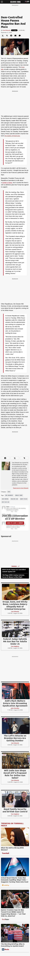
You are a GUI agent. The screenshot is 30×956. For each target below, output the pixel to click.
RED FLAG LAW (5, 502)
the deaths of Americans (12, 136)
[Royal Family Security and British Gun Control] (16, 799)
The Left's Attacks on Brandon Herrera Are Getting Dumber (15, 738)
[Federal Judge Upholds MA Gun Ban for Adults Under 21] (16, 629)
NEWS (9, 491)
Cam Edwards (6, 30)
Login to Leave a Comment (15, 523)
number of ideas (7, 182)
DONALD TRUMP (18, 495)
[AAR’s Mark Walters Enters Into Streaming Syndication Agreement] (16, 691)
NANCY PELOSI (23, 499)
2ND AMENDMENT (9, 495)
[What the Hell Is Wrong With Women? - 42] (15, 837)
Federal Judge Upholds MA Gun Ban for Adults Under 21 (15, 641)
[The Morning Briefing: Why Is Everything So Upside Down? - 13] (15, 933)
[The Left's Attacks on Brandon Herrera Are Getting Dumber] (16, 726)
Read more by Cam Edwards (20, 488)
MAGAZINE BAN (14, 499)
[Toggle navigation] (2, 1)
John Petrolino (15, 708)
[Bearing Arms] (15, 1)
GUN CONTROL (5, 499)
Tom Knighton (15, 646)
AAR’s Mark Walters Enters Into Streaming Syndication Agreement (15, 703)
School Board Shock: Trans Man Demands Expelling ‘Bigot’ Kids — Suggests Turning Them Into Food (14, 880)
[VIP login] (27, 1)
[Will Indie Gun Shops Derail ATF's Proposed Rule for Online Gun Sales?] (16, 760)
